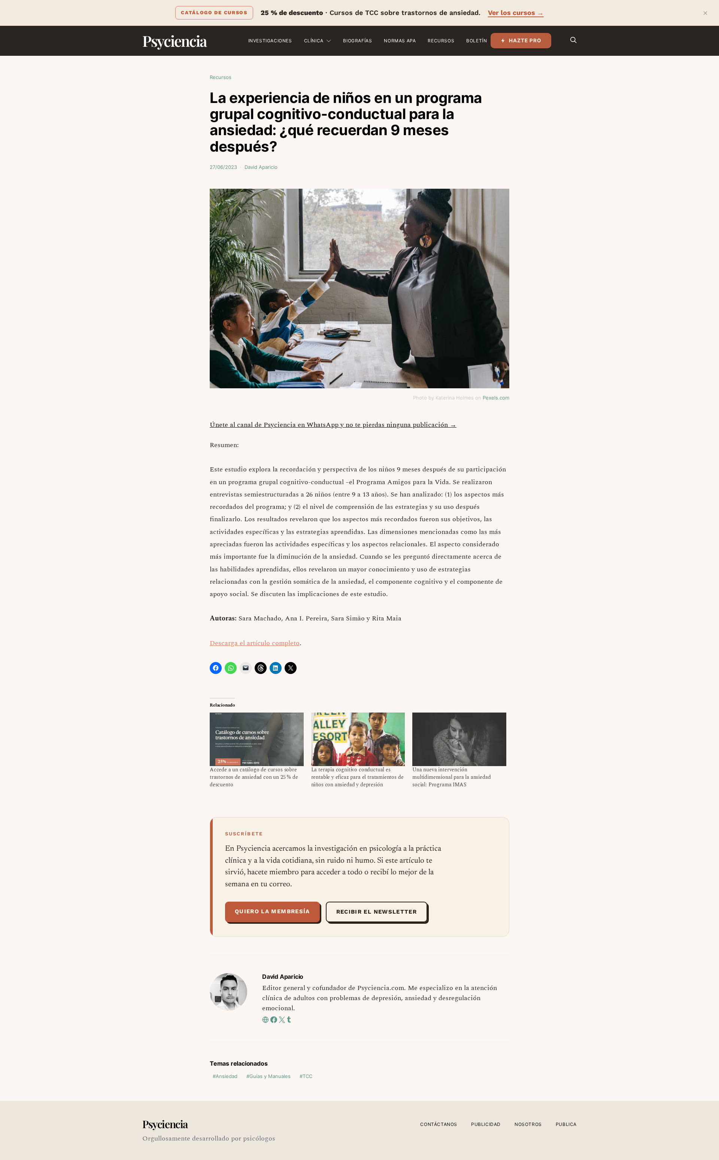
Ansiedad (226, 1076)
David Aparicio (261, 167)
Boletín (476, 40)
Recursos (441, 40)
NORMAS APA (400, 40)
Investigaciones (270, 40)
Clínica (314, 40)
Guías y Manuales (270, 1076)
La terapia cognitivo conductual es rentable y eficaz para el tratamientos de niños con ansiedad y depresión (357, 777)
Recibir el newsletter (376, 911)
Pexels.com (496, 398)
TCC (307, 1076)
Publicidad (486, 1124)
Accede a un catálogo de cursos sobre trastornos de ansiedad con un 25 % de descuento (254, 777)
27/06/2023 (223, 167)
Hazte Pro (525, 40)
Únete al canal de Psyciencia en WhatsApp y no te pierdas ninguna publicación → (333, 425)
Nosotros (528, 1124)
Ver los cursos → (516, 12)
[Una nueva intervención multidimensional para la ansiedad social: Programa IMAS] (459, 739)
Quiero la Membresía (272, 911)
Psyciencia (174, 41)
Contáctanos (438, 1124)
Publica (566, 1124)
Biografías (357, 40)
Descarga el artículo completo (255, 643)
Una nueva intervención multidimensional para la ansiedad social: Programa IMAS (451, 777)
